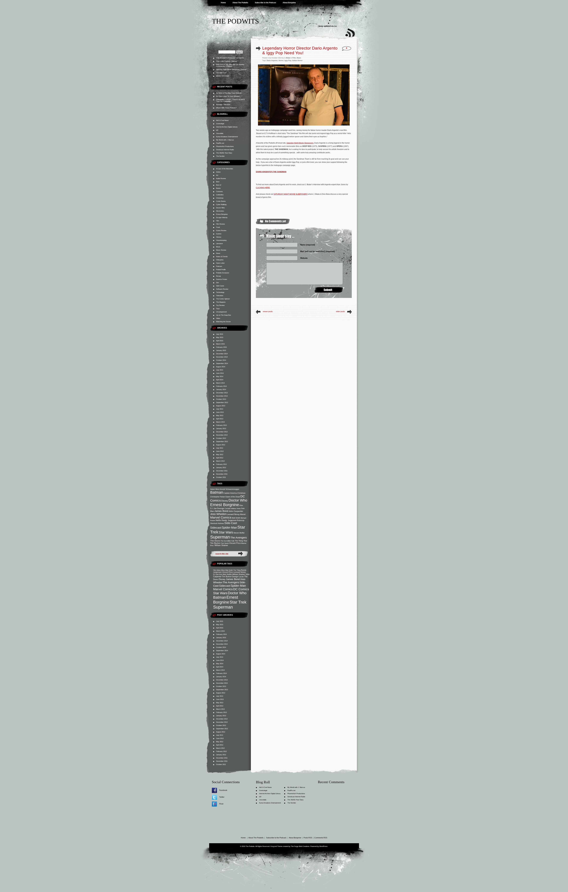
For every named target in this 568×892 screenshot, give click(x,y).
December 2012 (222, 432)
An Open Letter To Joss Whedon (228, 96)
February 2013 (221, 425)
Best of (218, 185)
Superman (220, 536)
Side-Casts (220, 286)
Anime (218, 172)
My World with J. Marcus (225, 140)
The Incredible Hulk (227, 541)
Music (218, 247)
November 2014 (222, 357)
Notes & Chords (222, 256)
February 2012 (221, 464)
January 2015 (221, 350)
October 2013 (221, 399)
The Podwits (235, 21)
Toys (218, 308)
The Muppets (221, 302)
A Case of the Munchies (224, 169)
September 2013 (222, 402)
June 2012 (220, 451)
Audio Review (221, 178)
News (218, 253)
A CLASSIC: (230, 100)
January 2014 (221, 389)
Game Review (221, 230)
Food (218, 227)
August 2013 (220, 406)
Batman (216, 492)
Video (218, 318)
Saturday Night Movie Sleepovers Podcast (231, 69)
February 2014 (221, 386)
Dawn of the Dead (232, 497)
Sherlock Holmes (217, 523)
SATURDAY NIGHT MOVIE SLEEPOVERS (291, 194)
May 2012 (219, 454)
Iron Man (222, 574)
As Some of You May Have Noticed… (229, 93)
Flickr (221, 804)
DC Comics (241, 589)
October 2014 (221, 360)
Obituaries (220, 260)
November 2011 (221, 474)
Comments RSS (320, 838)
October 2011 (221, 477)
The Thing (239, 541)
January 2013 (221, 428)
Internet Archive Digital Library (227, 127)
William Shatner (221, 545)
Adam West (214, 489)
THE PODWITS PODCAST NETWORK (230, 58)
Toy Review (220, 305)
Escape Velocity (221, 217)
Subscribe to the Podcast (265, 3)
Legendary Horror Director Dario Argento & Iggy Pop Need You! (300, 50)
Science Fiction (221, 279)
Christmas (220, 198)
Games (218, 234)
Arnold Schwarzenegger (229, 489)
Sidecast (215, 527)
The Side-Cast (221, 73)
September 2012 (222, 441)
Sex (217, 282)
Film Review (220, 224)
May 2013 (219, 415)
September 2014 (222, 363)
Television (219, 295)
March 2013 (220, 422)
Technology (220, 292)
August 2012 (220, 445)
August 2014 (220, 367)
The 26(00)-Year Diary (224, 153)
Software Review (222, 289)
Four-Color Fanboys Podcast (226, 61)
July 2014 (219, 370)
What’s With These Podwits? (226, 108)
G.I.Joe (213, 508)
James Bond (221, 511)
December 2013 (222, 393)
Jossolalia (219, 133)
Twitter (221, 797)
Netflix (218, 520)
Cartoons (219, 191)
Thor (245, 541)
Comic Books (221, 201)
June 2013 (220, 412)
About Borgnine (289, 3)
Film (217, 221)
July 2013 (219, 409)
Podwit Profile (221, 269)
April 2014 (219, 380)
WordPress (323, 846)
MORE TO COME (222, 76)
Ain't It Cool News (222, 120)
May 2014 (219, 376)
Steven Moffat (238, 533)
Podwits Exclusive (222, 273)
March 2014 (220, 383)
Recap (218, 276)
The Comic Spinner (223, 299)
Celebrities (220, 195)
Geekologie (220, 123)
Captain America (230, 493)
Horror (281, 60)
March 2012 (220, 461)
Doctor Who (220, 208)
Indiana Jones (236, 508)
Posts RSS (308, 838)
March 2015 (220, 344)
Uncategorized (221, 312)
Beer (218, 182)
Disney (224, 500)
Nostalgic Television (223, 104)
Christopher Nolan (217, 497)
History (218, 237)
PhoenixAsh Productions (225, 146)
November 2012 (222, 435)
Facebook (223, 790)
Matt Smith (236, 518)
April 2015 (219, 341)
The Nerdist (220, 156)
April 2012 (219, 458)
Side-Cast (230, 523)
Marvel (243, 514)
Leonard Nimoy (233, 514)
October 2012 (221, 438)
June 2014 (220, 373)
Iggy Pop (287, 60)
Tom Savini (225, 543)
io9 (217, 130)
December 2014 (222, 354)
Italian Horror (297, 60)
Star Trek (238, 602)
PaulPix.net (220, 143)
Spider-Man (229, 527)
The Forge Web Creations (300, 846)
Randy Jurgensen (229, 520)
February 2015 (221, 347)
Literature (219, 243)
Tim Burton (215, 543)
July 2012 (219, 448)
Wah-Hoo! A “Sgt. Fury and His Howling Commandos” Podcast (230, 65)
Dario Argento (272, 60)
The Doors (215, 541)
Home (223, 3)
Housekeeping (221, 240)
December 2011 (221, 471)
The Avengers (238, 537)
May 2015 (219, 337)
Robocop (240, 520)
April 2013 (219, 419)
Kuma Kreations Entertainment (227, 137)
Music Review (221, 250)
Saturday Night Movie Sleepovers (300, 143)
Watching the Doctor (223, 321)
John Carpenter (236, 511)
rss (335, 26)
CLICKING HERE (263, 188)
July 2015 (219, 334)
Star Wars (226, 532)
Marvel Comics (220, 517)
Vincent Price (235, 543)
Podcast (219, 266)
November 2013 (222, 396)
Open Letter (220, 263)
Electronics (220, 211)
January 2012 (221, 467)
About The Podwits (240, 3)
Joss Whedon (218, 514)
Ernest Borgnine (222, 214)
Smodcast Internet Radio (225, 150)
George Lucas (223, 508)
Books (218, 188)
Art (217, 175)
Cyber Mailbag (221, 204)
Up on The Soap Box (223, 315)
